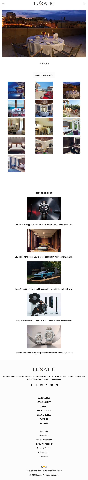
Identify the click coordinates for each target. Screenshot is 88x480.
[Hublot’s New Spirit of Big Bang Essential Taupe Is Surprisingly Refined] (44, 337)
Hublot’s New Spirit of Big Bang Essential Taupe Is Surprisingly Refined (44, 353)
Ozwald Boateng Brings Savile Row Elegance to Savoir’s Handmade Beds (44, 257)
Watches (44, 419)
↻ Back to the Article (44, 75)
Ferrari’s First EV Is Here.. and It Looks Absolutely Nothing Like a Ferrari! (44, 289)
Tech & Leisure (44, 411)
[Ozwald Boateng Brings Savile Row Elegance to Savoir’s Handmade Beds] (44, 241)
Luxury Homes (44, 415)
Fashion (44, 423)
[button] (85, 3)
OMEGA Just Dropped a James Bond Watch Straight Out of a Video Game (44, 225)
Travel (44, 406)
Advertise (44, 435)
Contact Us (44, 457)
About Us (44, 431)
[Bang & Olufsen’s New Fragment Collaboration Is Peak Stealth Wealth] (44, 305)
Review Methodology (44, 444)
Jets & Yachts (44, 402)
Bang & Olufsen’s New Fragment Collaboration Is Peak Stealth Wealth (44, 321)
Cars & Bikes (44, 398)
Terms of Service (44, 448)
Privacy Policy (44, 452)
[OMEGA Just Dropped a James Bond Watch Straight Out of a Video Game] (44, 209)
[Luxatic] (44, 3)
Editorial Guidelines (44, 440)
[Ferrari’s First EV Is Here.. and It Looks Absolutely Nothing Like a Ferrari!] (44, 273)
